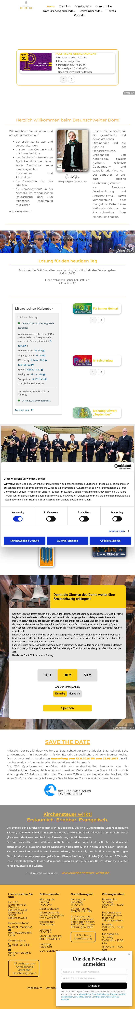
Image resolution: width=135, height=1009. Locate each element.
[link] (83, 7)
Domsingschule (90, 10)
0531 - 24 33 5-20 (19, 946)
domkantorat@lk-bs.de (20, 954)
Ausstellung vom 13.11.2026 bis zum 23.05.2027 (84, 758)
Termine (64, 6)
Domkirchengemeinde (58, 10)
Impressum (34, 987)
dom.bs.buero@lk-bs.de (20, 932)
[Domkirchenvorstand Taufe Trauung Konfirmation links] (74, 11)
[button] (23, 968)
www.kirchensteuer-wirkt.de (85, 873)
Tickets (111, 10)
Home (51, 6)
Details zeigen (116, 530)
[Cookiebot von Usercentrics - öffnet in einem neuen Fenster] (116, 466)
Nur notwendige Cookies (24, 540)
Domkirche (81, 6)
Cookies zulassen (110, 540)
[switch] (51, 518)
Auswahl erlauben (67, 540)
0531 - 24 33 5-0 (22, 927)
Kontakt (79, 15)
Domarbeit (102, 6)
